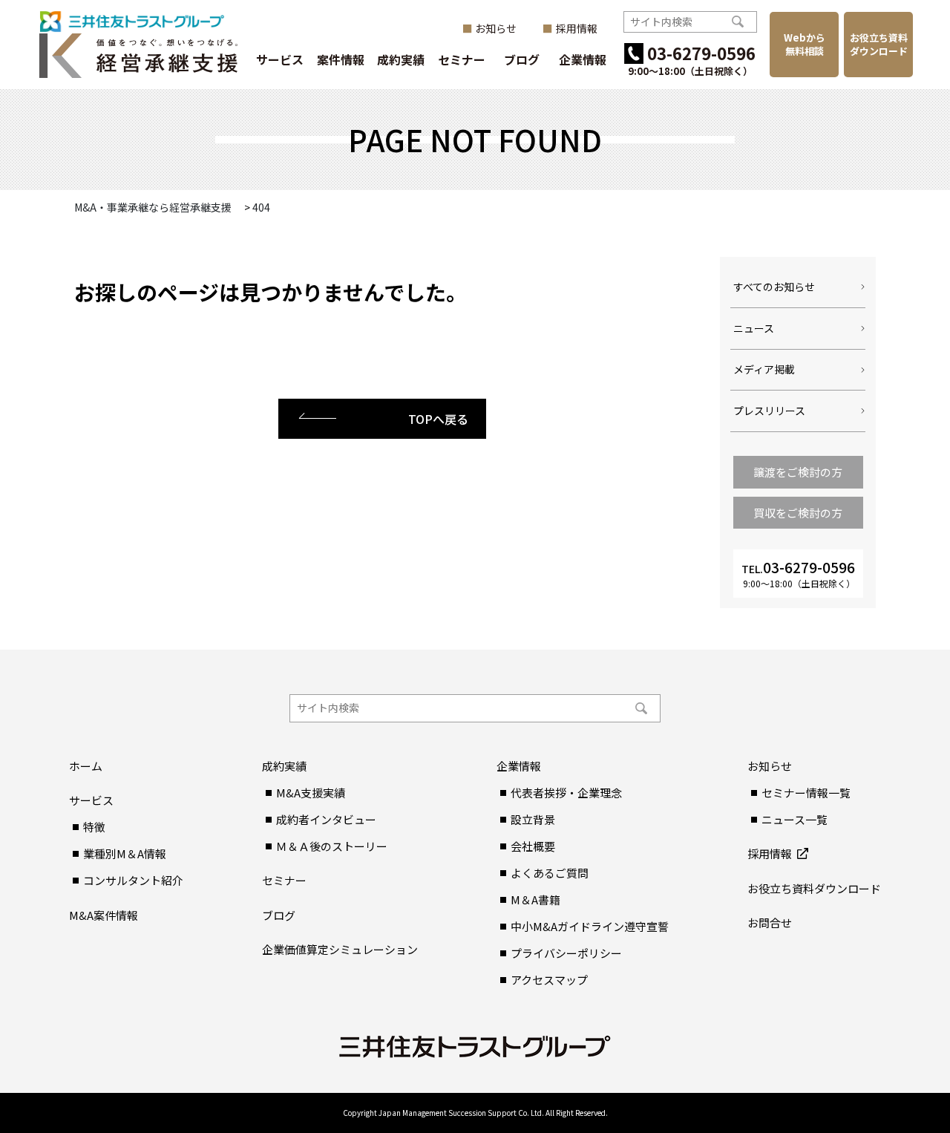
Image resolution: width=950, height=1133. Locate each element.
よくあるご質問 (550, 873)
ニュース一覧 (794, 819)
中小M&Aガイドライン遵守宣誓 (590, 926)
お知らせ (496, 29)
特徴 (94, 827)
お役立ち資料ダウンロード (879, 44)
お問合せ (769, 922)
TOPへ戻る (438, 419)
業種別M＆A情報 (124, 853)
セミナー (461, 59)
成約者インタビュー (326, 819)
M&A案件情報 (103, 915)
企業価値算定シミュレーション (340, 949)
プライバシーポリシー (566, 953)
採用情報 (576, 29)
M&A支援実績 (310, 792)
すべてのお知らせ (774, 286)
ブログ (522, 59)
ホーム (85, 766)
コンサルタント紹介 (133, 880)
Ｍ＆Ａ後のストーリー (331, 846)
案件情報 (340, 59)
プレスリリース (769, 410)
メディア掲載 (764, 369)
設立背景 (533, 819)
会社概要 (533, 846)
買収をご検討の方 (797, 512)
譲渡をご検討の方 (797, 472)
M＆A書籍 (535, 899)
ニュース (753, 328)
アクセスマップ (549, 979)
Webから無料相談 (804, 44)
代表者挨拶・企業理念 (566, 792)
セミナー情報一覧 (806, 792)
